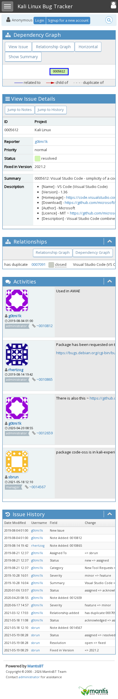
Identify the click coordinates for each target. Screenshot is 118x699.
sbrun (13, 476)
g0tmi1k (41, 141)
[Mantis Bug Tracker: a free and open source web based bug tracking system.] (93, 690)
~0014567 (37, 486)
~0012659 (44, 432)
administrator (29, 677)
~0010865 (44, 379)
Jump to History (51, 109)
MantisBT (35, 665)
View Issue (18, 46)
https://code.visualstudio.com (91, 197)
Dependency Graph (93, 252)
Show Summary (23, 56)
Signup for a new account (68, 20)
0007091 (39, 264)
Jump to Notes (20, 109)
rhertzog (15, 369)
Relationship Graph (53, 46)
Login (39, 20)
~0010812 (44, 325)
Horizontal (88, 46)
